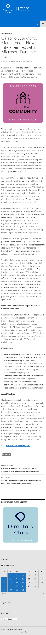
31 (23, 590)
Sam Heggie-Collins (24, 61)
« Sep (4, 593)
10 (23, 579)
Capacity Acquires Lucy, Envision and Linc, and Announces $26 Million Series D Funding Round (20, 468)
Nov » (42, 593)
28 (4, 590)
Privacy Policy (23, 632)
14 (4, 582)
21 (4, 586)
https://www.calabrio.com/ (18, 445)
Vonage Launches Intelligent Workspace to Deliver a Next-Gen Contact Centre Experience (21, 481)
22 (11, 586)
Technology (6, 34)
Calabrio (6, 454)
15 (11, 582)
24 (23, 586)
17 (23, 582)
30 (17, 590)
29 (11, 590)
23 (17, 586)
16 (17, 582)
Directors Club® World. (14, 630)
